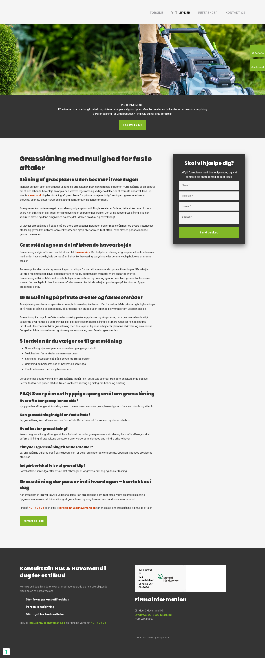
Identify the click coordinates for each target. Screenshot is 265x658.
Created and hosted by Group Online (152, 637)
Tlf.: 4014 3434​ (132, 124)
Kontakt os (235, 12)
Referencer (208, 12)
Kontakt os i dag (33, 520)
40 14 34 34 (36, 507)
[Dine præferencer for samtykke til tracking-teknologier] (6, 651)
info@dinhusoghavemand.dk (77, 507)
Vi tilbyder (180, 12)
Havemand (34, 195)
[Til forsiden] (44, 12)
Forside (156, 12)
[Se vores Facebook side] (180, 629)
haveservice (82, 252)
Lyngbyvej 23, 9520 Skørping (153, 615)
